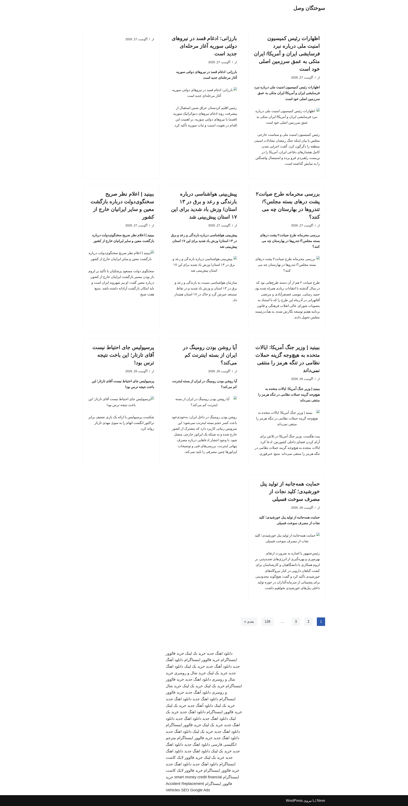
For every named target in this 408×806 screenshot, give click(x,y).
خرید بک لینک (195, 653)
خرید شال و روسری (190, 673)
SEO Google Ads (195, 790)
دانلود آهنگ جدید (219, 666)
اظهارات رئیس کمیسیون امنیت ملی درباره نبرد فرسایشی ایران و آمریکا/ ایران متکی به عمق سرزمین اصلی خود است (287, 53)
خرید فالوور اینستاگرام (202, 660)
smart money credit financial (198, 777)
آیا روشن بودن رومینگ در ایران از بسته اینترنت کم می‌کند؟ (210, 354)
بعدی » (249, 621)
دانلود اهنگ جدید (219, 653)
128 (267, 621)
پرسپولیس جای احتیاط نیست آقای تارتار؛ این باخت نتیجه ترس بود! (123, 354)
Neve (321, 800)
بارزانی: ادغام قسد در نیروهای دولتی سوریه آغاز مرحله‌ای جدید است (204, 45)
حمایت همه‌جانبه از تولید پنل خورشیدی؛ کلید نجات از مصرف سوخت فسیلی (290, 491)
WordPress (294, 800)
